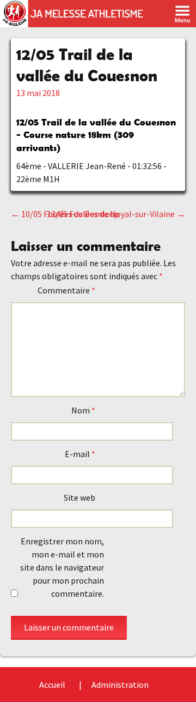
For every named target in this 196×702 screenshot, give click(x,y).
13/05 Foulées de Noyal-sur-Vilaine (116, 213)
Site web (79, 497)
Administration (120, 684)
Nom (83, 410)
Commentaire (66, 290)
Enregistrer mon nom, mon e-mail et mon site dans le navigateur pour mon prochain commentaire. (62, 567)
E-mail (80, 453)
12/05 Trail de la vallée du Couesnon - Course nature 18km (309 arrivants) (96, 134)
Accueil (52, 684)
